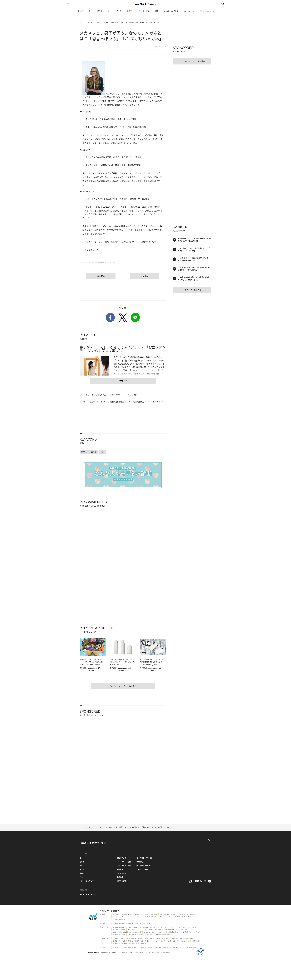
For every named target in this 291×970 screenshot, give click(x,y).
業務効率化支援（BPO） (131, 947)
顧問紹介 (130, 941)
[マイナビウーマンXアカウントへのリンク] (205, 881)
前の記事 (101, 276)
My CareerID (161, 932)
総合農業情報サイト (171, 930)
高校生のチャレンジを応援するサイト (154, 927)
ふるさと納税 (137, 932)
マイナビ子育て (184, 930)
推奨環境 (120, 877)
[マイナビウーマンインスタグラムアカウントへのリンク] (190, 881)
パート (124, 917)
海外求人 (174, 914)
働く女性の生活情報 (119, 930)
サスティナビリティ (140, 953)
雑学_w (84, 452)
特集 (156, 11)
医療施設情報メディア (174, 932)
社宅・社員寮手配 (175, 947)
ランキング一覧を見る (192, 290)
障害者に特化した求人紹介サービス (155, 917)
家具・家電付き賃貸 (119, 934)
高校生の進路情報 (118, 923)
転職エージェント (162, 938)
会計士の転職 (188, 938)
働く (90, 11)
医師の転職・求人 (173, 941)
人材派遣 (116, 938)
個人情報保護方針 (165, 953)
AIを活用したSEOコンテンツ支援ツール (140, 934)
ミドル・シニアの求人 (135, 917)
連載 (147, 11)
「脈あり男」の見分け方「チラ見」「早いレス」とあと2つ (110, 395)
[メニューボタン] (68, 4)
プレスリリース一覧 (124, 865)
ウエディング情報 (147, 930)
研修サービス (117, 947)
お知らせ (120, 869)
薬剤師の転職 (139, 941)
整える (99, 11)
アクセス (131, 953)
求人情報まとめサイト (120, 927)
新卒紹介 (152, 938)
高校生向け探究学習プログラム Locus (138, 923)
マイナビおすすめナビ (87, 894)
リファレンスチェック (190, 947)
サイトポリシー (122, 873)
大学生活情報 (192, 927)
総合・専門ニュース (135, 927)
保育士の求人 (185, 941)
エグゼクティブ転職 (176, 938)
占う (139, 11)
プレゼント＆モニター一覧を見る (122, 686)
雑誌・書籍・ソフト (134, 930)
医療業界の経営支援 (128, 943)
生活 (98, 22)
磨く (109, 11)
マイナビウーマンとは (144, 858)
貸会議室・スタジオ (162, 947)
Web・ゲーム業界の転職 (128, 938)
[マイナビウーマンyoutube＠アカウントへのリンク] (209, 881)
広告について (121, 858)
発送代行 (143, 947)
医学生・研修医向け (151, 914)
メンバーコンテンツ (171, 11)
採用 (149, 953)
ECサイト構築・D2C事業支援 (122, 932)
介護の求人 (116, 943)
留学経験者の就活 (127, 914)
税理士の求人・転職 (119, 941)
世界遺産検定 (159, 930)
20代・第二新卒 (143, 938)
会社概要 (124, 953)
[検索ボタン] (223, 4)
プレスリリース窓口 (124, 862)
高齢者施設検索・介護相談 (162, 934)
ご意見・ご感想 (142, 869)
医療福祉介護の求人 (119, 919)
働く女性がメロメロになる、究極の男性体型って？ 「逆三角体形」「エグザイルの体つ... (123, 401)
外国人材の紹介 (141, 943)
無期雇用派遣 (196, 941)
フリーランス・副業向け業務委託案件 (179, 917)
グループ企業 (155, 953)
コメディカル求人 (161, 941)
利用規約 (140, 862)
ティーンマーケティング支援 (177, 927)
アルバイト (116, 917)
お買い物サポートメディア (191, 932)
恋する (119, 11)
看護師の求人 (149, 941)
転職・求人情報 (164, 914)
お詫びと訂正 (121, 881)
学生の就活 (116, 914)
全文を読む (122, 381)
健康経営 (151, 947)
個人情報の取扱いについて (146, 865)
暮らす (129, 11)
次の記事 (144, 276)
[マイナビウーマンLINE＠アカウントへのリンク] (198, 881)
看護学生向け (139, 914)
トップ (80, 11)
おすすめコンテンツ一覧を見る (192, 61)
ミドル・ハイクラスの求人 (187, 914)
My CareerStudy (149, 932)
